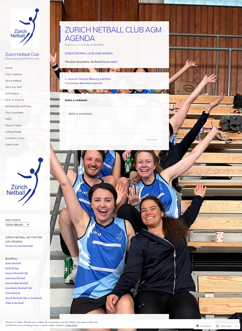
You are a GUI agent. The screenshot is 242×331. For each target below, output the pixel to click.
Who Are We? (13, 87)
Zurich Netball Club (22, 54)
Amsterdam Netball (16, 283)
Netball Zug (12, 268)
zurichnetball (96, 44)
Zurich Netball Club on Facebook (23, 298)
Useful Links (12, 144)
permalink (111, 61)
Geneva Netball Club (16, 273)
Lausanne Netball (15, 278)
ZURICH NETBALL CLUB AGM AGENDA (89, 53)
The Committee (14, 112)
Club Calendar (13, 74)
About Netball (13, 80)
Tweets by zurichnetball (19, 245)
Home (8, 67)
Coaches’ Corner (15, 138)
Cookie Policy (71, 325)
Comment (151, 139)
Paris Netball (12, 293)
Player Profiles (13, 125)
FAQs (8, 119)
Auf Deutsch (12, 93)
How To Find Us (14, 99)
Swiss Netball (13, 263)
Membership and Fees (18, 106)
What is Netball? (14, 303)
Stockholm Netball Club (18, 288)
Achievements (13, 131)
